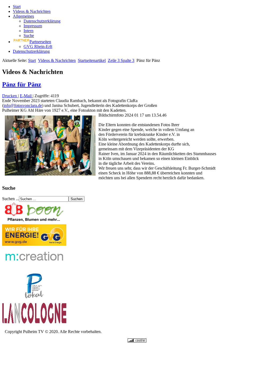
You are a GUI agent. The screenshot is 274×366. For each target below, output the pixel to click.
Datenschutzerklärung (42, 21)
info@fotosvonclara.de (22, 105)
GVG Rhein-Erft (38, 46)
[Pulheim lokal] (34, 300)
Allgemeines (23, 16)
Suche (29, 35)
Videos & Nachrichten (32, 11)
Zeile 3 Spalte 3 (121, 60)
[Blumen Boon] (34, 221)
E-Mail (26, 96)
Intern (28, 30)
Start (17, 6)
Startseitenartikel (92, 60)
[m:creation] (34, 266)
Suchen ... (10, 198)
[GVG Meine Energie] (34, 244)
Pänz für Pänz (21, 84)
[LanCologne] (34, 322)
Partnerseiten (40, 41)
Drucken (10, 96)
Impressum (33, 26)
